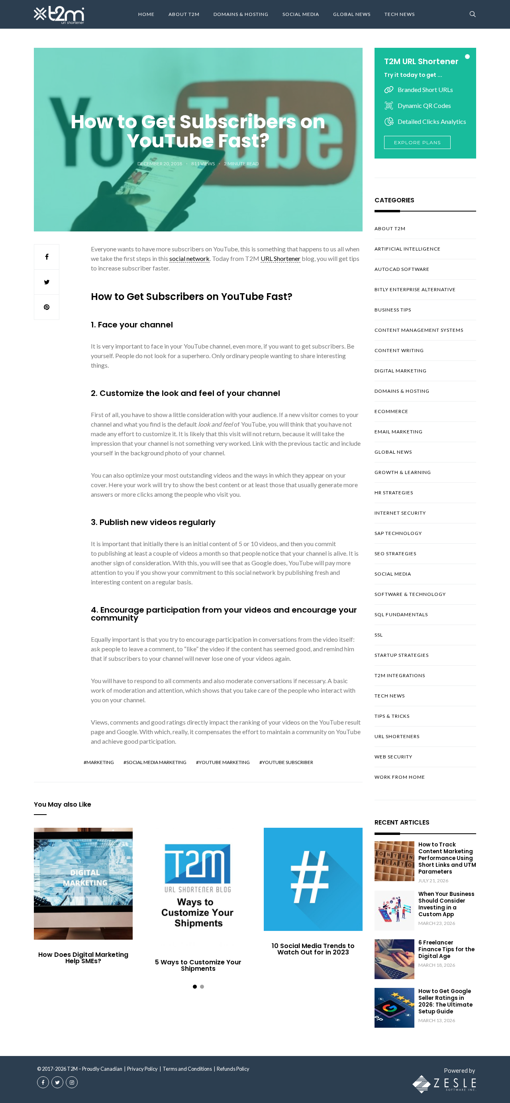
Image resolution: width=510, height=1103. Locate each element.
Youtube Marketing (224, 762)
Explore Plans (417, 142)
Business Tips (393, 310)
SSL (379, 635)
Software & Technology (410, 594)
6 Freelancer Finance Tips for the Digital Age (446, 949)
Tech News (399, 14)
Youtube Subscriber (287, 762)
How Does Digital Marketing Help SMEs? (83, 958)
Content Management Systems (419, 330)
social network (189, 258)
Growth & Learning (403, 472)
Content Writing (399, 350)
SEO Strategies (395, 553)
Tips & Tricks (392, 716)
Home (146, 14)
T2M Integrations (400, 675)
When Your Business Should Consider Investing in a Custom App (446, 904)
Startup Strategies (402, 655)
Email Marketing (399, 432)
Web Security (393, 757)
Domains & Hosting (241, 14)
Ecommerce (391, 411)
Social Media (300, 14)
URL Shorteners (397, 736)
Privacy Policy (142, 1069)
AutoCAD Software (402, 269)
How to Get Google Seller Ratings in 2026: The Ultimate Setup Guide (445, 1001)
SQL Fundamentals (401, 614)
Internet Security (400, 513)
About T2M (184, 14)
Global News (352, 14)
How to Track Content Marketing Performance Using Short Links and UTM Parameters (447, 858)
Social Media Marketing (156, 762)
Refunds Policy (233, 1069)
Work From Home (400, 777)
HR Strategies (394, 493)
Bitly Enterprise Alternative (415, 289)
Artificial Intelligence (408, 249)
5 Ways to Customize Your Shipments (198, 965)
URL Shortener (280, 258)
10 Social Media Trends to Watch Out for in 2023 (313, 949)
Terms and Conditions (187, 1069)
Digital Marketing (401, 371)
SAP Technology (398, 533)
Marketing (100, 762)
